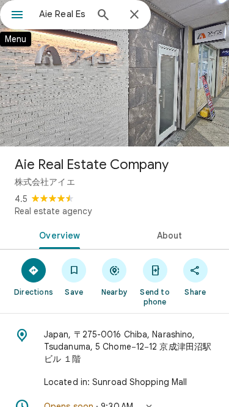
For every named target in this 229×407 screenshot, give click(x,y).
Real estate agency (53, 211)
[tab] (57, 234)
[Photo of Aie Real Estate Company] (114, 73)
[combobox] (62, 14)
